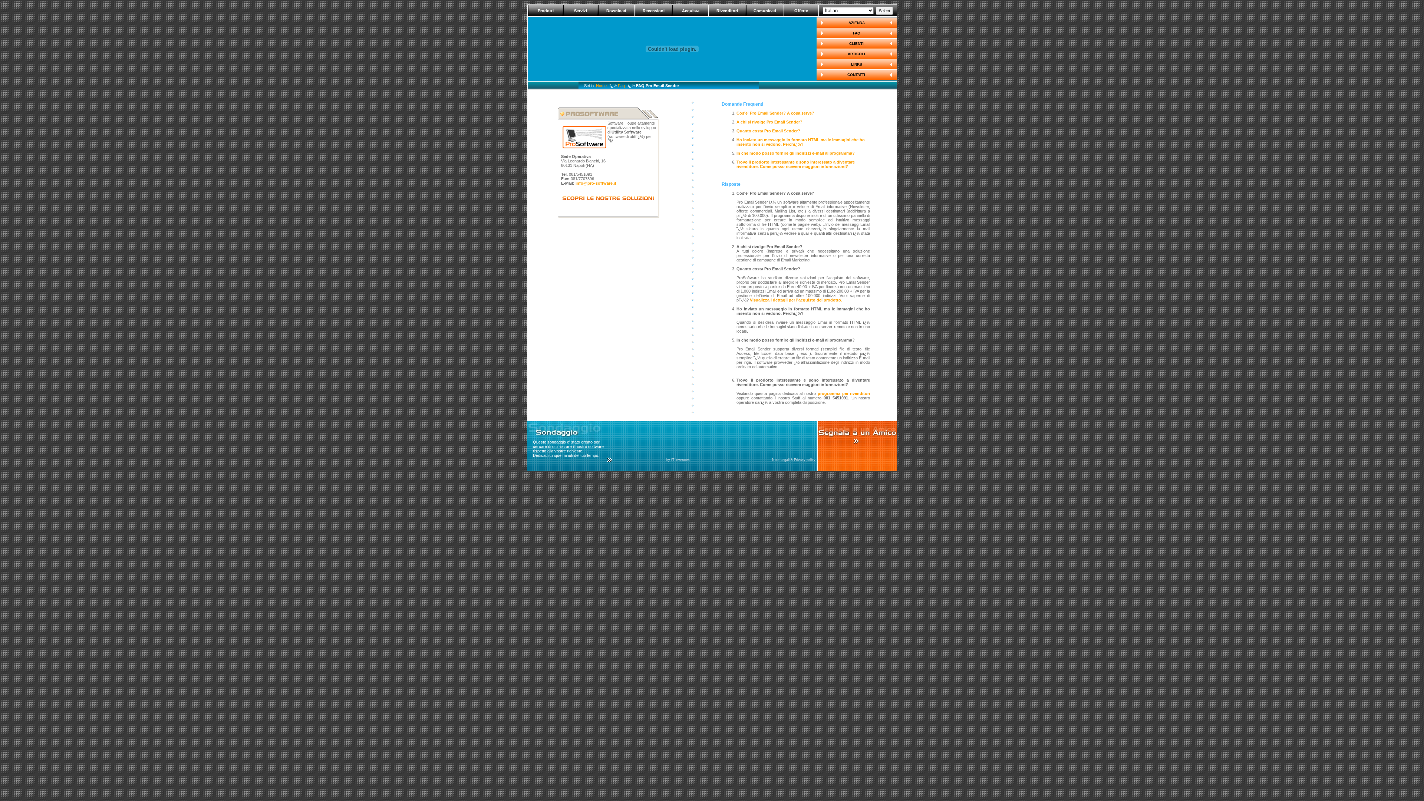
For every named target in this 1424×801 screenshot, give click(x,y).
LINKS (856, 64)
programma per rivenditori (844, 393)
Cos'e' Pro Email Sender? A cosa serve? (775, 113)
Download (616, 11)
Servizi (580, 11)
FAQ (856, 33)
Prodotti (546, 11)
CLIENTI (856, 44)
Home (601, 85)
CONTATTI (856, 75)
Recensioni (654, 11)
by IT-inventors (678, 460)
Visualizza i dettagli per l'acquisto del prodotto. (796, 300)
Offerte (801, 11)
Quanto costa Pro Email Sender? (768, 131)
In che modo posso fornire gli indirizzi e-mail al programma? (795, 153)
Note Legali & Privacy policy (793, 460)
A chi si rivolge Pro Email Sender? (769, 122)
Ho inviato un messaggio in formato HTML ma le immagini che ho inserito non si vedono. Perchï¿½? (800, 142)
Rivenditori (727, 11)
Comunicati (765, 11)
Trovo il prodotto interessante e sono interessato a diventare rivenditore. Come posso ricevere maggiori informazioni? (795, 164)
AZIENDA (856, 23)
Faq (621, 85)
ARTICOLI (856, 54)
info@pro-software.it (596, 183)
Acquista (690, 11)
